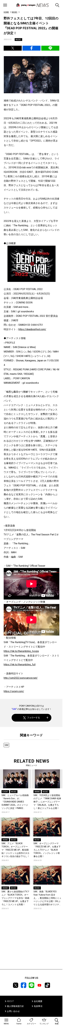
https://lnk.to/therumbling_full (19, 664)
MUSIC (14, 12)
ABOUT (10, 1001)
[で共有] (13, 48)
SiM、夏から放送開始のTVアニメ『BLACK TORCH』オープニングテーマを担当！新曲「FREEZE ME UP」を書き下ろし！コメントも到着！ (15, 898)
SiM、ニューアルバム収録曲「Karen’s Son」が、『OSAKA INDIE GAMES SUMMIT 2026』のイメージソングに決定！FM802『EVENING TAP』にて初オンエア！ (16, 802)
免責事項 (38, 1006)
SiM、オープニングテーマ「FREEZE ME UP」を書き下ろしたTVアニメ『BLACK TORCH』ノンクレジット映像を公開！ (47, 850)
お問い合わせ (13, 1011)
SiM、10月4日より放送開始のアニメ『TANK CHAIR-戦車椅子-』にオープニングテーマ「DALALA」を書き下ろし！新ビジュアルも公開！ (47, 801)
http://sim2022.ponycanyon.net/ (21, 677)
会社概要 (38, 1001)
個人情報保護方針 (15, 1006)
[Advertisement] (31, 944)
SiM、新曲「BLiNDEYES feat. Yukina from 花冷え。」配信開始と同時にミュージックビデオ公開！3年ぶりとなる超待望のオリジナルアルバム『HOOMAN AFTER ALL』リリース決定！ (47, 898)
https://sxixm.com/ (14, 691)
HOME (6, 12)
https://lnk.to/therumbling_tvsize (21, 651)
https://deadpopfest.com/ (32, 329)
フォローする (33, 717)
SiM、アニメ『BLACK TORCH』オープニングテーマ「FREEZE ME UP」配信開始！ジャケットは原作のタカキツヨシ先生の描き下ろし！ (15, 850)
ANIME (37, 792)
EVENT (5, 792)
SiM (14, 709)
